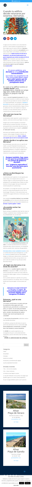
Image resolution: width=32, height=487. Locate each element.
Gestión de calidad (8, 358)
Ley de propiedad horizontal (10, 363)
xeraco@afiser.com (16, 419)
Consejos (5, 356)
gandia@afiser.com (16, 457)
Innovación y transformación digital (12, 360)
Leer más (16, 485)
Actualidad (6, 353)
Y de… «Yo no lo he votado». (10, 369)
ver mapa (16, 422)
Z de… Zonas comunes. (9, 371)
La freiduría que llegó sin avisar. (11, 373)
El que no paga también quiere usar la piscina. (15, 379)
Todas (4, 351)
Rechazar (28, 483)
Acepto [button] (21, 483)
